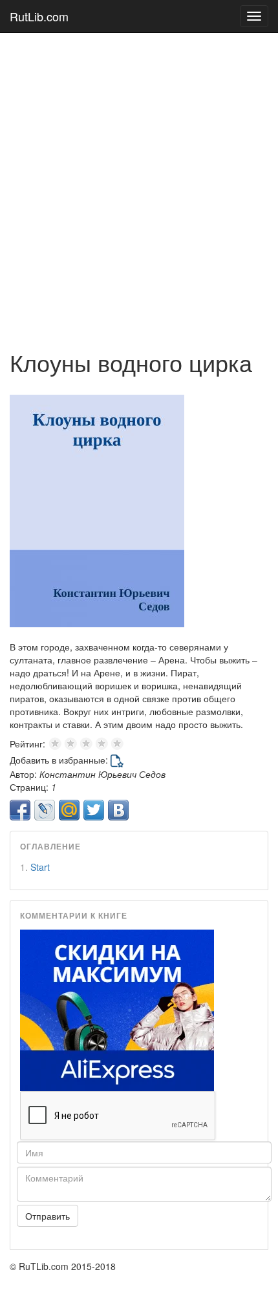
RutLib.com (39, 16)
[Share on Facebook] (20, 810)
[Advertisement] (139, 185)
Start (40, 866)
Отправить (47, 1215)
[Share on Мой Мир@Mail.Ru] (69, 810)
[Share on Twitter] (93, 810)
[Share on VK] (118, 810)
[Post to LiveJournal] (44, 810)
